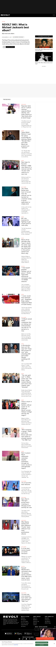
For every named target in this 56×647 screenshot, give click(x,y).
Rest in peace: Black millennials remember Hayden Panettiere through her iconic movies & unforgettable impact (26, 460)
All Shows (23, 618)
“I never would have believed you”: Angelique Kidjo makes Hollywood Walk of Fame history (26, 300)
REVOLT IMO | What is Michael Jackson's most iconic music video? (44, 50)
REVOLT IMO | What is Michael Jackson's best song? (43, 63)
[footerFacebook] (29, 640)
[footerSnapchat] (26, 640)
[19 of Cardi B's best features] (10, 485)
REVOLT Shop (48, 623)
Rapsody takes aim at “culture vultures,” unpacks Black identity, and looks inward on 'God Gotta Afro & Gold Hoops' (26, 112)
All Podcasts (23, 619)
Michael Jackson (10, 46)
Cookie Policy (16, 644)
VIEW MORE (43, 66)
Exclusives (23, 187)
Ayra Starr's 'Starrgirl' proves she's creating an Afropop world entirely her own (26, 503)
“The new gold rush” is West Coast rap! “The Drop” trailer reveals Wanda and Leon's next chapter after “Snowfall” (26, 381)
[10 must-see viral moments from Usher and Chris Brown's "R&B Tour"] (10, 597)
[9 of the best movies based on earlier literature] (10, 551)
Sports (23, 266)
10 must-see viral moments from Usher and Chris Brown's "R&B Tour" (26, 597)
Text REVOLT (47, 621)
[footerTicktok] (23, 640)
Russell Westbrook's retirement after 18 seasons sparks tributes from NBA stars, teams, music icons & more (26, 574)
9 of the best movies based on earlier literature (25, 550)
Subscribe (47, 618)
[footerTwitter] (33, 640)
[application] (45, 634)
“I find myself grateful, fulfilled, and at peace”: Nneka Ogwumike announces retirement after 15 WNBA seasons (26, 274)
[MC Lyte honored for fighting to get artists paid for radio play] (10, 221)
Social (3, 21)
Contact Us (47, 619)
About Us (35, 618)
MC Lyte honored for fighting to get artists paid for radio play (26, 222)
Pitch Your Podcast (25, 623)
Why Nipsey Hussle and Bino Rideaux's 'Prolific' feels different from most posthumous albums (26, 528)
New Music (23, 104)
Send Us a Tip (36, 621)
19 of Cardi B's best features (26, 483)
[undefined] (44, 43)
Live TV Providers (24, 621)
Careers (35, 624)
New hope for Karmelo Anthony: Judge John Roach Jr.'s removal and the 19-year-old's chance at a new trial (26, 168)
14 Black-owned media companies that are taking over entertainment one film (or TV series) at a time (26, 325)
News (22, 130)
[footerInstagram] (19, 640)
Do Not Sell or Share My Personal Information (41, 642)
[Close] (54, 643)
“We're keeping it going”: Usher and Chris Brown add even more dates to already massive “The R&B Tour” (26, 435)
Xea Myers (5, 37)
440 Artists (23, 626)
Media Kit (35, 623)
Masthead (35, 619)
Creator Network (24, 624)
